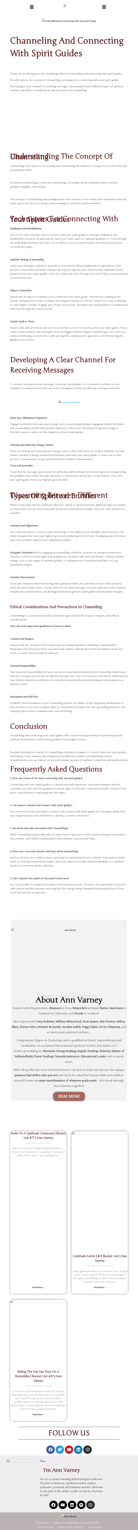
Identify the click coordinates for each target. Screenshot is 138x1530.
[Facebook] (50, 1449)
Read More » (38, 1287)
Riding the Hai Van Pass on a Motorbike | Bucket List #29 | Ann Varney (38, 1376)
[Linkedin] (78, 1449)
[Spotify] (81, 1505)
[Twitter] (60, 1449)
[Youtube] (69, 1449)
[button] (31, 6)
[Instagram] (87, 1449)
